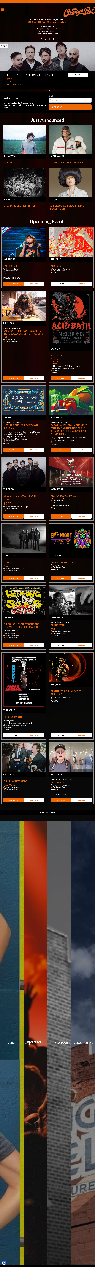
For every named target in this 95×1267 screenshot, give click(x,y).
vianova (6, 499)
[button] (2, 9)
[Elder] (24, 538)
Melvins (54, 361)
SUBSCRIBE (57, 107)
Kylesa (54, 363)
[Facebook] (41, 39)
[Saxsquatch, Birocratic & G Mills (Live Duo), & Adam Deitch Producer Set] (24, 305)
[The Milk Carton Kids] (24, 757)
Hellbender (57, 370)
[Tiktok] (49, 39)
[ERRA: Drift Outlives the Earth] (24, 472)
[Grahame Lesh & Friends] (24, 182)
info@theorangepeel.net (55, 22)
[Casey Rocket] (24, 242)
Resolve (7, 504)
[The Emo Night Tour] (71, 538)
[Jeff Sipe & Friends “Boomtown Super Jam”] (24, 400)
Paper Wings (9, 785)
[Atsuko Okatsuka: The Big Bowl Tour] (70, 182)
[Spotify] (53, 39)
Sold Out (61, 284)
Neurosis (55, 359)
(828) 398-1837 (35, 22)
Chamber (7, 501)
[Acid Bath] (71, 318)
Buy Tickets (13, 284)
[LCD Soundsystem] (24, 680)
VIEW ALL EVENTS (47, 812)
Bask (5, 566)
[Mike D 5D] (71, 242)
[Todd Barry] (71, 757)
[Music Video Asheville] (71, 472)
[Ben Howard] (71, 600)
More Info (34, 284)
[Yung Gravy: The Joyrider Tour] (70, 139)
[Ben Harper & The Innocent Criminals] (71, 667)
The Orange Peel (11, 270)
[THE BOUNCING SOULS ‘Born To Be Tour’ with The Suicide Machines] (24, 600)
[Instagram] (45, 39)
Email (51, 96)
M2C (53, 629)
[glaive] (24, 139)
